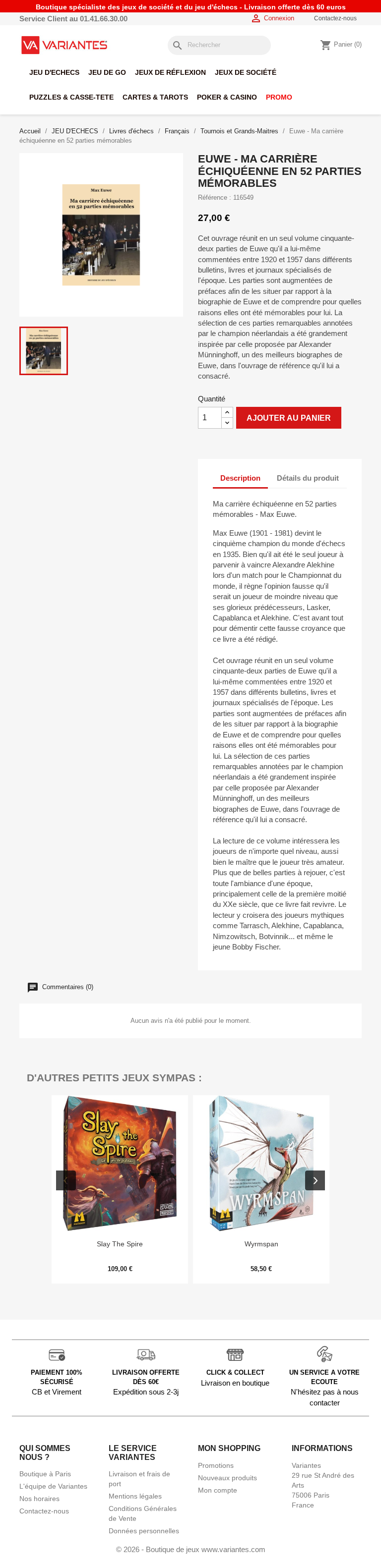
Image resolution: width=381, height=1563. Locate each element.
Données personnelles (144, 1531)
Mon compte (217, 1490)
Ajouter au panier (289, 418)
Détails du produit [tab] (308, 478)
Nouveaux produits (227, 1478)
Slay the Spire (120, 1244)
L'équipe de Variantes (53, 1486)
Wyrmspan (261, 1244)
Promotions (216, 1465)
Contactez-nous (335, 18)
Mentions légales (135, 1496)
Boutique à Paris (45, 1474)
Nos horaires (39, 1499)
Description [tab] (240, 478)
